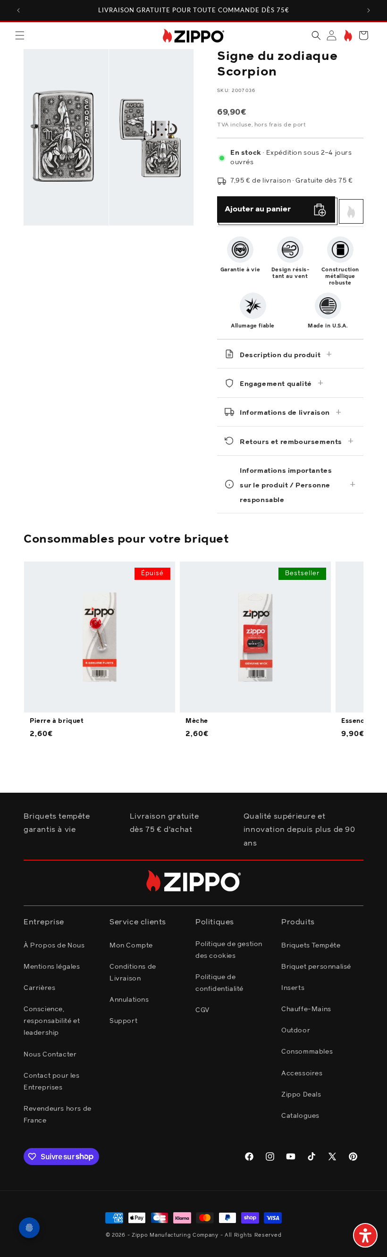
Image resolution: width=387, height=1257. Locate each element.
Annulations (129, 1000)
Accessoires (302, 1073)
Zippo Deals (301, 1094)
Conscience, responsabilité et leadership (52, 1021)
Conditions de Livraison (132, 973)
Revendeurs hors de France (58, 1115)
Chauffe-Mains (306, 1009)
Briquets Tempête (311, 945)
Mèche (196, 721)
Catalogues (300, 1116)
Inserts (292, 988)
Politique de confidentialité (219, 983)
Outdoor (295, 1030)
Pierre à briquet (57, 721)
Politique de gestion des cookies (228, 950)
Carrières (39, 988)
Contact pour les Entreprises (52, 1082)
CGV (202, 1010)
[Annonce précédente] (18, 10)
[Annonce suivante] (368, 10)
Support (123, 1021)
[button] (19, 35)
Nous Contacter (50, 1054)
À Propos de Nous (54, 945)
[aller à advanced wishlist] (347, 36)
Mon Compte (131, 945)
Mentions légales (52, 967)
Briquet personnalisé (316, 967)
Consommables (307, 1051)
